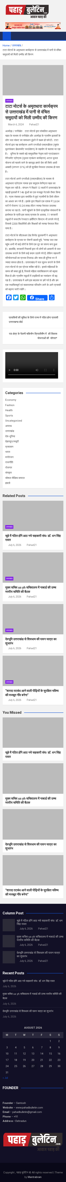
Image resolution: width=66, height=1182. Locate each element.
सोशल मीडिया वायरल (15, 478)
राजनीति (9, 462)
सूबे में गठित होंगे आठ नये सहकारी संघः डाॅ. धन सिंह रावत (29, 981)
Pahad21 (34, 124)
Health (9, 410)
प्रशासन (9, 446)
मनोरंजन (9, 457)
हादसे (7, 483)
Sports (9, 415)
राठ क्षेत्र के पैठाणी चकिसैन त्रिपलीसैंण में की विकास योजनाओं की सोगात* (33, 336)
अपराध (8, 426)
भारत (7, 451)
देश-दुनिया (10, 436)
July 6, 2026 (14, 545)
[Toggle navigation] (15, 36)
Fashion (9, 405)
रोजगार (8, 467)
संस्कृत (8, 472)
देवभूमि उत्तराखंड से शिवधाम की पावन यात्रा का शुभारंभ (28, 1011)
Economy (10, 399)
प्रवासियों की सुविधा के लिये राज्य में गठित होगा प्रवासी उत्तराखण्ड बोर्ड (33, 320)
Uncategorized (13, 420)
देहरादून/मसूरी (12, 441)
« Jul (5, 1077)
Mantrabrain (35, 1177)
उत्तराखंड (9, 101)
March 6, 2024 (16, 124)
